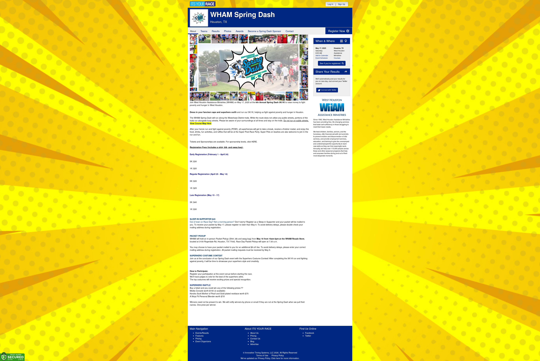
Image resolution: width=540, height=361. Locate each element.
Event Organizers (203, 341)
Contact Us (255, 338)
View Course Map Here (200, 123)
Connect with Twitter (328, 90)
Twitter (308, 335)
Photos (227, 31)
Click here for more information (285, 358)
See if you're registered (330, 63)
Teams (204, 31)
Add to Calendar (322, 55)
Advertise (254, 344)
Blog (252, 341)
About (193, 31)
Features (199, 335)
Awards (239, 31)
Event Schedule (322, 58)
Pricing (198, 338)
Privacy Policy (278, 355)
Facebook (309, 332)
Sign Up (341, 4)
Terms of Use (262, 355)
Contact (290, 31)
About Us (254, 332)
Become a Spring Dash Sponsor (264, 31)
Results (216, 31)
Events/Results (202, 332)
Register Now (337, 31)
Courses (337, 58)
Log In (330, 4)
